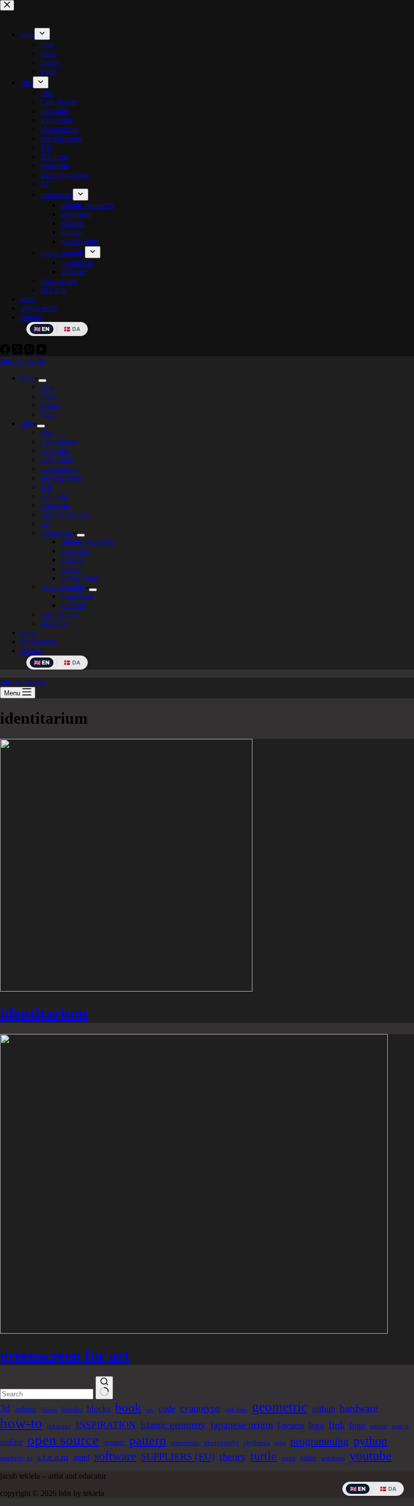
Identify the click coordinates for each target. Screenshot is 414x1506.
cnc (150, 1410)
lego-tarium (58, 614)
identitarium (59, 468)
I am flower (58, 441)
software (115, 1456)
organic (72, 559)
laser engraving (64, 514)
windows (333, 1458)
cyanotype (77, 596)
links (48, 396)
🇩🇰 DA (72, 662)
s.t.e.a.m (53, 623)
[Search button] (104, 1387)
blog (27, 377)
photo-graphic (62, 587)
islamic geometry (88, 541)
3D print (53, 496)
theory (50, 405)
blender (72, 1409)
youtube (370, 1455)
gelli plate (236, 1410)
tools (27, 632)
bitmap (71, 568)
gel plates (55, 450)
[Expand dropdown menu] (42, 380)
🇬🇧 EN (41, 662)
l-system (291, 1425)
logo (357, 1425)
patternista (56, 532)
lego (316, 1425)
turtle (263, 1456)
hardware (359, 1408)
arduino (25, 1409)
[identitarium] (126, 988)
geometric (76, 550)
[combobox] (46, 1394)
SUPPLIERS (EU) (178, 1456)
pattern (147, 1440)
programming (319, 1441)
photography (221, 1442)
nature (378, 1426)
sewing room (61, 478)
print (280, 1443)
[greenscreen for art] (194, 1331)
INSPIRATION (106, 1425)
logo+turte (56, 459)
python (370, 1440)
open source (63, 1440)
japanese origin (242, 1424)
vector (288, 1458)
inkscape (59, 1426)
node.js (400, 1426)
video (308, 1457)
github (323, 1408)
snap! (81, 1457)
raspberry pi (16, 1458)
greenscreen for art (65, 1355)
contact (31, 650)
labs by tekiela (22, 360)
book (128, 1407)
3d (5, 1408)
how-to (21, 1423)
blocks (99, 1409)
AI (44, 523)
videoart (73, 605)
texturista (54, 505)
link (337, 1424)
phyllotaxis (257, 1442)
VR (46, 487)
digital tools (38, 641)
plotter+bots (79, 578)
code (167, 1408)
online (11, 1442)
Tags (48, 414)
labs (26, 423)
